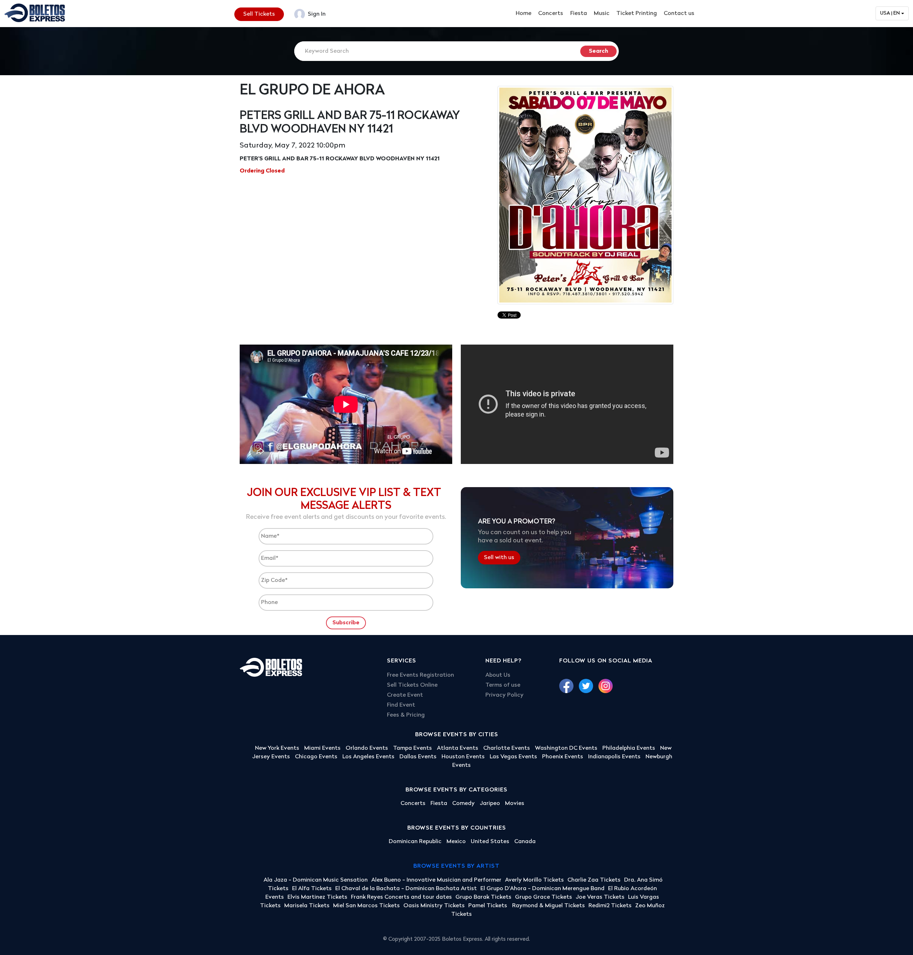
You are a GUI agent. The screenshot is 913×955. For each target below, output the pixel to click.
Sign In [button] (316, 14)
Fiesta (578, 13)
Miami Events (322, 748)
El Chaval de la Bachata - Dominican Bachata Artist (406, 889)
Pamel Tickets (488, 906)
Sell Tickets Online (412, 685)
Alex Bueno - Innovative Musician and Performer (436, 880)
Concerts (550, 13)
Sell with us (499, 558)
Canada (525, 842)
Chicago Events (316, 757)
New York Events (277, 748)
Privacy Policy (504, 695)
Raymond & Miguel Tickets (548, 906)
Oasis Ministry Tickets (434, 906)
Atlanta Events (457, 748)
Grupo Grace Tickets (543, 897)
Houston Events (463, 757)
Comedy (463, 803)
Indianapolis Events (614, 757)
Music (601, 13)
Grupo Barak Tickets (483, 897)
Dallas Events (418, 757)
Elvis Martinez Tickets (317, 897)
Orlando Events (367, 748)
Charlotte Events (506, 748)
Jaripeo (490, 803)
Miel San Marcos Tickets (366, 906)
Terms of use (502, 685)
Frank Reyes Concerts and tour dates (401, 897)
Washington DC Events (566, 748)
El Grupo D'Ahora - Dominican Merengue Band (542, 889)
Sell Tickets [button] (259, 14)
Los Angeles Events (368, 757)
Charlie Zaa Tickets (594, 880)
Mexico (456, 842)
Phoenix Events (562, 757)
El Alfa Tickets (312, 889)
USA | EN (890, 13)
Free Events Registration (420, 675)
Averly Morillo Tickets (534, 880)
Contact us (679, 13)
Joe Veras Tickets (600, 897)
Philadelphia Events (628, 748)
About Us (497, 675)
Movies (514, 803)
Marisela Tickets (307, 906)
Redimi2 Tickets (610, 906)
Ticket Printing (636, 13)
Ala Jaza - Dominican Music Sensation (316, 880)
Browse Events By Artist (456, 866)
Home (523, 13)
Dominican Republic (415, 842)
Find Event (401, 705)
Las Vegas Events (513, 757)
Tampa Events (412, 748)
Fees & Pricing (406, 715)
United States (490, 842)
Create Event (405, 695)
